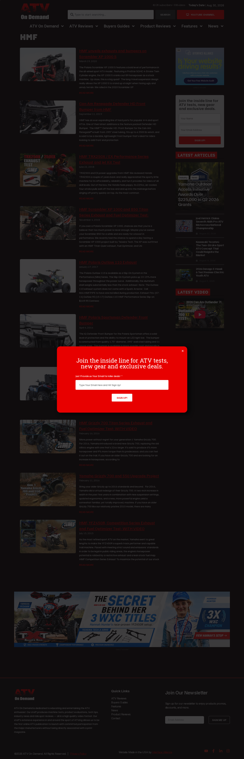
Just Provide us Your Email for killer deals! (98, 376)
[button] (182, 351)
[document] (122, 379)
